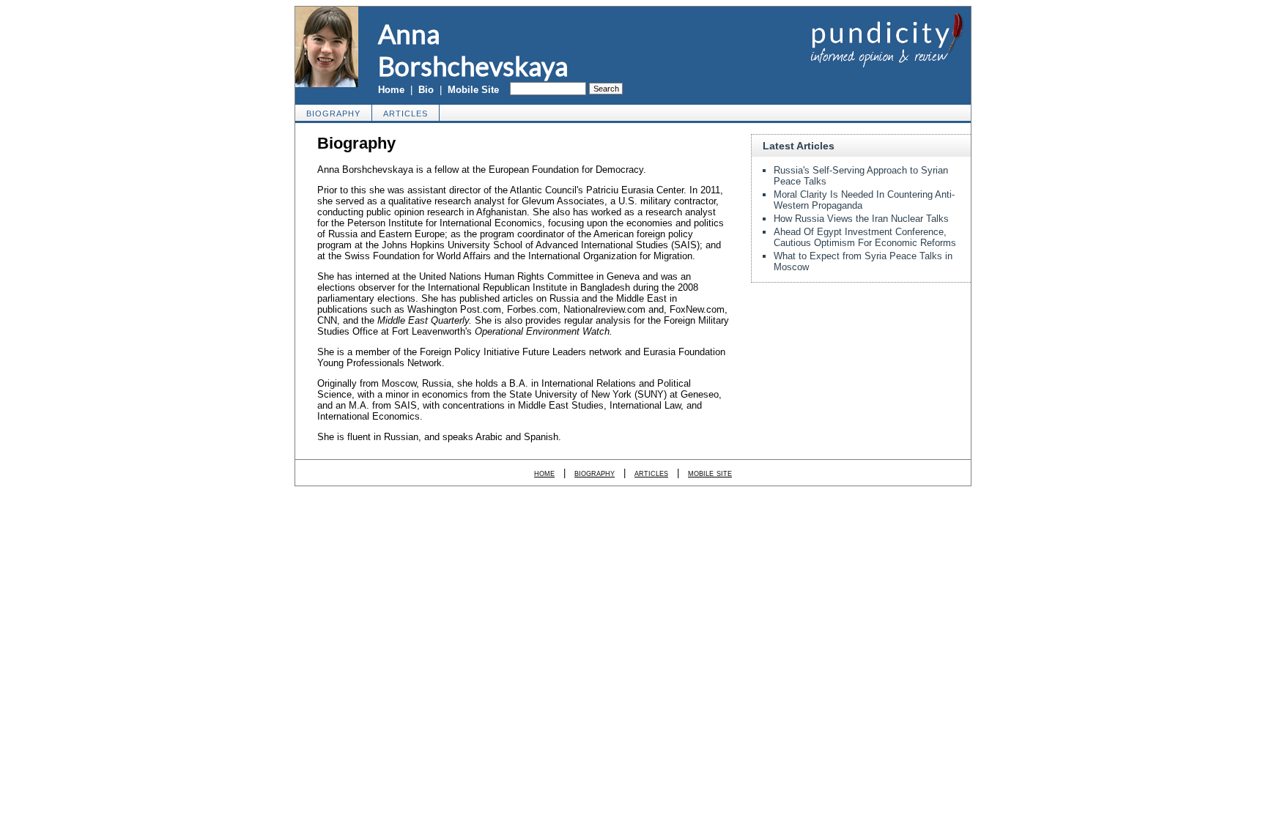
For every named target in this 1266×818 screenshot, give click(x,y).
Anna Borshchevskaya (473, 50)
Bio (426, 89)
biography (333, 113)
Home (391, 89)
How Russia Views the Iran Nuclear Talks (861, 218)
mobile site (710, 472)
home (544, 472)
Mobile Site (473, 89)
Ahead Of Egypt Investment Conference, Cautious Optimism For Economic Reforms (865, 237)
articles (405, 113)
